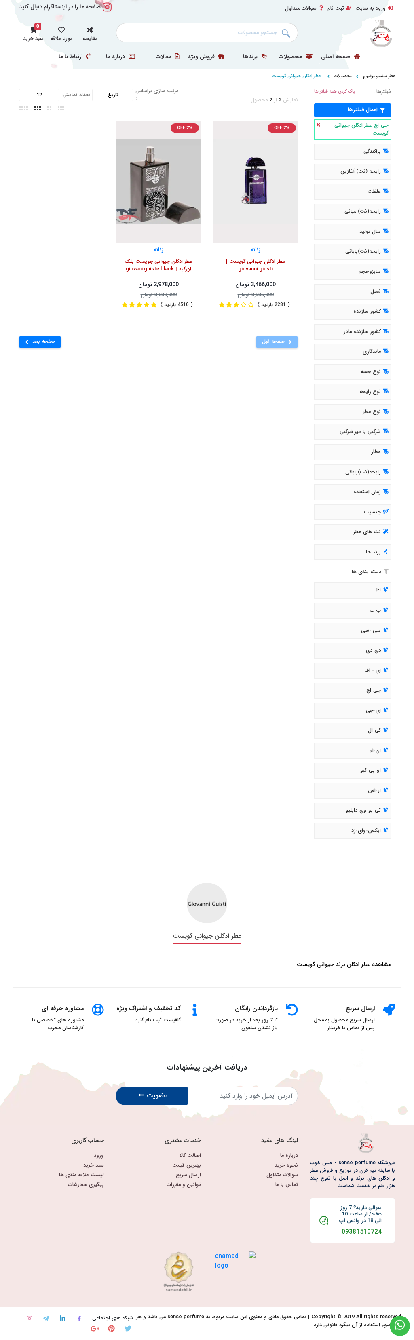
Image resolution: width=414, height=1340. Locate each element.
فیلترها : (382, 92)
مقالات (164, 57)
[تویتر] (128, 1328)
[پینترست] (111, 1328)
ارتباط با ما (71, 57)
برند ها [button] (373, 552)
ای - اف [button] (372, 671)
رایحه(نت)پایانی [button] (363, 252)
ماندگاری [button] (372, 352)
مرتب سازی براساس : (156, 95)
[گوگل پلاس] (95, 1328)
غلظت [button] (374, 192)
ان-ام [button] (375, 751)
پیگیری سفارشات (86, 1185)
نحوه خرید (286, 1165)
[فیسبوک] (79, 1318)
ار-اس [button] (374, 791)
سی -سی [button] (371, 631)
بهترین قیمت (186, 1165)
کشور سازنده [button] (367, 312)
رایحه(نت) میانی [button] (362, 212)
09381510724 (362, 1232)
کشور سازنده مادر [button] (362, 332)
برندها (251, 57)
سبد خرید (93, 1165)
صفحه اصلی (336, 57)
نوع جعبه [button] (371, 372)
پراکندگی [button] (372, 152)
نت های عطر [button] (367, 532)
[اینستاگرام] (29, 1318)
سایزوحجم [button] (370, 272)
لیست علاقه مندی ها (81, 1175)
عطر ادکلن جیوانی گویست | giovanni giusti (255, 265)
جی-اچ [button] (373, 690)
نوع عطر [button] (372, 412)
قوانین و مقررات (184, 1185)
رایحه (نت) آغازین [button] (360, 172)
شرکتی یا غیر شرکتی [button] (360, 432)
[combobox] (207, 32)
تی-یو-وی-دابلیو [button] (363, 811)
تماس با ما (286, 1185)
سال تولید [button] (370, 232)
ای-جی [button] (373, 711)
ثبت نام (335, 8)
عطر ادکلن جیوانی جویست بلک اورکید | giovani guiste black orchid (159, 266)
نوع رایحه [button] (370, 392)
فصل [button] (375, 292)
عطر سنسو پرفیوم (379, 76)
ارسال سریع (188, 1175)
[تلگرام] (46, 1318)
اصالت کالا (190, 1156)
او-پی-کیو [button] (370, 771)
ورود (99, 1156)
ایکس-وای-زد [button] (366, 831)
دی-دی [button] (373, 650)
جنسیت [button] (372, 512)
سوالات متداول (301, 8)
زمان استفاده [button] (367, 492)
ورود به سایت (370, 8)
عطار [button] (376, 452)
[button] (90, 33)
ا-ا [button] (378, 591)
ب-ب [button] (375, 610)
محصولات (291, 57)
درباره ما (116, 57)
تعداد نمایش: (76, 95)
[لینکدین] (62, 1318)
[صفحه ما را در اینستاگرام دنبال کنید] (107, 11)
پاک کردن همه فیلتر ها (334, 91)
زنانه (255, 249)
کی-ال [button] (374, 730)
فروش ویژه (202, 57)
